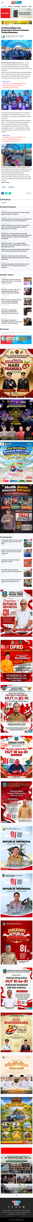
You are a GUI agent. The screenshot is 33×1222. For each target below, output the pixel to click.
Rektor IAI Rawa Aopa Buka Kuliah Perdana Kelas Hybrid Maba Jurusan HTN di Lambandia (11, 301)
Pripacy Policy (26, 1212)
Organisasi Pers (11, 1214)
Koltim (10, 6)
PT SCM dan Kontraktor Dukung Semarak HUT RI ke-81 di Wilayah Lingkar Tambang (11, 281)
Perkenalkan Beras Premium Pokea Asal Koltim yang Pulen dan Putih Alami (11, 541)
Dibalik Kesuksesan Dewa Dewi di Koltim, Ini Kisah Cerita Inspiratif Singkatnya (11, 551)
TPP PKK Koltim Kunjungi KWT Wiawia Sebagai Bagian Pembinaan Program (15, 213)
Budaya (4, 308)
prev (15, 1195)
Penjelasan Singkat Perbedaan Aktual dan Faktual (10, 560)
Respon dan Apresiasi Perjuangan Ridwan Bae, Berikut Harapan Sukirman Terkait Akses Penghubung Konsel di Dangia (14, 85)
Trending (3, 6)
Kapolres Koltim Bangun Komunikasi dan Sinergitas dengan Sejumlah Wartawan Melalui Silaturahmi (15, 257)
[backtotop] (16, 1217)
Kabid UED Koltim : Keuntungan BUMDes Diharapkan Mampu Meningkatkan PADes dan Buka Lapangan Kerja (15, 245)
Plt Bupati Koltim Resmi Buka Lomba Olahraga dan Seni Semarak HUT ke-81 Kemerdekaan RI (16, 219)
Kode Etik (11, 1212)
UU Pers (23, 1214)
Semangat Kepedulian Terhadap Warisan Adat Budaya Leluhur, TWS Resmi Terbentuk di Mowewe (15, 265)
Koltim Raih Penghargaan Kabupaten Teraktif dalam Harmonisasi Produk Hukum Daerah (9, 311)
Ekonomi (24, 6)
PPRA (18, 1214)
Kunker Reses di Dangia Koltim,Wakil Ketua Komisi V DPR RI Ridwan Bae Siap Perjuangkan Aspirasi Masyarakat (13, 139)
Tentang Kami (16, 1210)
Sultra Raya (17, 6)
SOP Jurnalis (18, 1212)
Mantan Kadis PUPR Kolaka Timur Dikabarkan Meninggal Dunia (11, 580)
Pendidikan (11, 187)
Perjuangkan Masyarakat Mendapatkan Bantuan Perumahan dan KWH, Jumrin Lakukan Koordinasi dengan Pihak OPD (11, 321)
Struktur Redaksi (7, 1210)
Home (2, 25)
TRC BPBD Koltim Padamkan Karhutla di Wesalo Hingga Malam (11, 570)
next (17, 1195)
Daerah (31, 6)
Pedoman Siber (25, 1210)
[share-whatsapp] (9, 193)
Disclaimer (5, 1212)
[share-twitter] (6, 193)
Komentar (28, 193)
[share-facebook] (2, 193)
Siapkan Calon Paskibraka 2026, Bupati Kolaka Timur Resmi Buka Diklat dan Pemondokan (15, 250)
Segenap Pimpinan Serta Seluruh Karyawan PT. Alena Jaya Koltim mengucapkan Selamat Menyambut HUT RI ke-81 (15, 227)
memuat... (4, 202)
